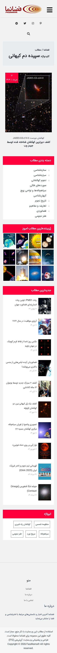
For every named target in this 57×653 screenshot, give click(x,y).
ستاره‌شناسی (40, 170)
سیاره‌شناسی (40, 175)
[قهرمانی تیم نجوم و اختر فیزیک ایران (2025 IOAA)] (44, 472)
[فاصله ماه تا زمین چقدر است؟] (48, 241)
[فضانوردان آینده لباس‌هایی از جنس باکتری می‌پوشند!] (44, 369)
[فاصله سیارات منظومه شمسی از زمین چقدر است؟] (22, 241)
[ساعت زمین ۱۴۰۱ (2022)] (9, 241)
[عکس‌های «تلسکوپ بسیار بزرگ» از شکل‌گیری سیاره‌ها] (9, 257)
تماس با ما (28, 600)
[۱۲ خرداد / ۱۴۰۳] (28, 131)
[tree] (28, 192)
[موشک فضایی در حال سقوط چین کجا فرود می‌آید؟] (22, 273)
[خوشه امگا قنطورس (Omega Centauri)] (44, 493)
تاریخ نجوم (40, 201)
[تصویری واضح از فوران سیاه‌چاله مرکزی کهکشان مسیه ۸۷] (44, 431)
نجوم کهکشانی (38, 180)
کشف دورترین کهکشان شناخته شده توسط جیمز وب (28, 144)
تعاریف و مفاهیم (37, 206)
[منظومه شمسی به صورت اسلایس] (35, 257)
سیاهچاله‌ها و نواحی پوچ (33, 191)
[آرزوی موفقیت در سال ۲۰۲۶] (44, 327)
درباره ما (28, 594)
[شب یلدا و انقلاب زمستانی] (48, 273)
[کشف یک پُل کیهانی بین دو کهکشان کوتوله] (44, 410)
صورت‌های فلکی (38, 186)
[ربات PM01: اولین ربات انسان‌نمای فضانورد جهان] (44, 306)
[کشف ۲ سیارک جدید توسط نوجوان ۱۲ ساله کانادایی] (44, 389)
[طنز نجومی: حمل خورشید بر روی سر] (22, 257)
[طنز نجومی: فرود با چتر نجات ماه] (48, 257)
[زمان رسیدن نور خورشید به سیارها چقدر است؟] (9, 273)
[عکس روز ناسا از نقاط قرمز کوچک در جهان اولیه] (44, 348)
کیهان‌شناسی (40, 196)
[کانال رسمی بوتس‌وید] (16, 23)
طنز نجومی (40, 216)
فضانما (29, 589)
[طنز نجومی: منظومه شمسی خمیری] (35, 241)
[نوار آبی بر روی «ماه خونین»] (44, 451)
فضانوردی (41, 211)
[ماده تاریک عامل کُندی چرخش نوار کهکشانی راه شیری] (35, 273)
